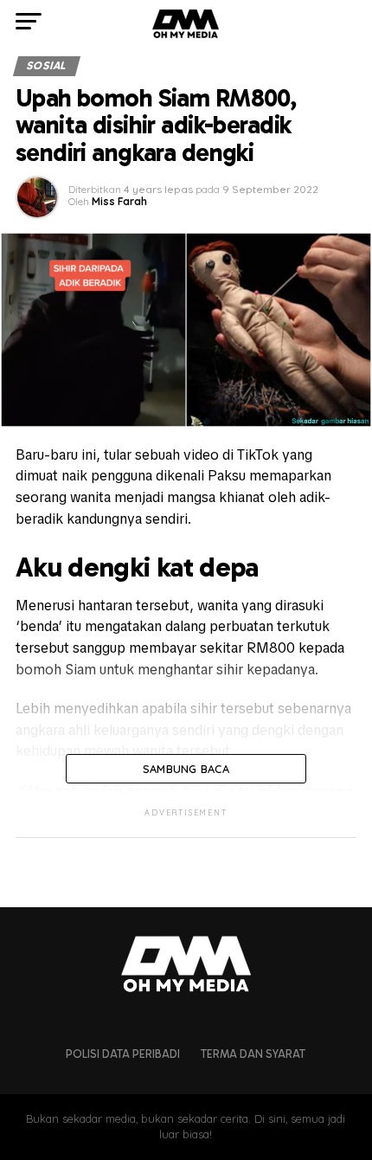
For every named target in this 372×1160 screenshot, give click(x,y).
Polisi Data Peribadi (123, 1053)
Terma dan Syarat (253, 1053)
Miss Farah (119, 201)
